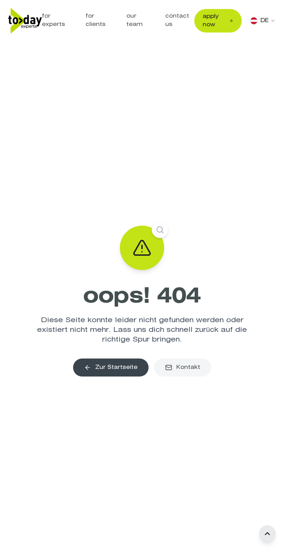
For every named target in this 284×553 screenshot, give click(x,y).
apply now (211, 20)
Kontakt (188, 367)
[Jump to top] (267, 533)
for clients (96, 20)
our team (134, 20)
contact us (177, 20)
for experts (53, 20)
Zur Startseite (116, 367)
